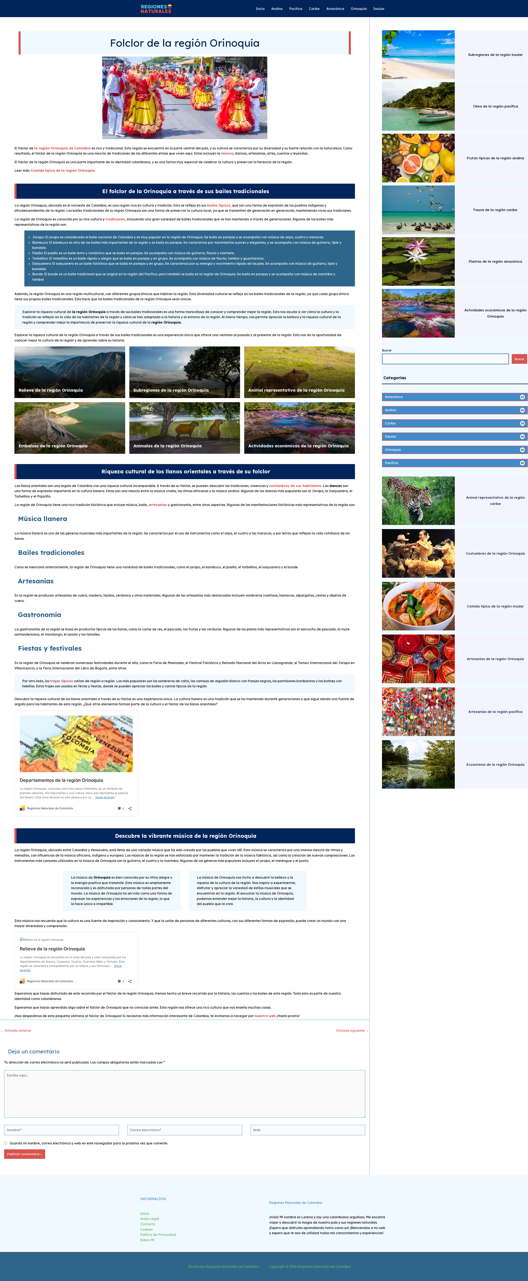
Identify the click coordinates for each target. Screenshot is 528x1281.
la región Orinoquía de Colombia (62, 148)
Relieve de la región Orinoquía (51, 390)
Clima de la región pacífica (495, 106)
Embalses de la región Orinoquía (53, 445)
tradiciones (115, 219)
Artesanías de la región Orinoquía (495, 659)
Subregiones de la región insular (495, 55)
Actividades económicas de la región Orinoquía (298, 445)
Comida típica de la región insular (495, 606)
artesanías (157, 505)
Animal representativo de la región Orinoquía (296, 390)
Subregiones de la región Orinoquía (171, 390)
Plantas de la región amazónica (495, 261)
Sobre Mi (147, 1240)
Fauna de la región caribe (495, 210)
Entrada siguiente (352, 1030)
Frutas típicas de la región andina (495, 158)
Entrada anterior (15, 1030)
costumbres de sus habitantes (295, 486)
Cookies (146, 1229)
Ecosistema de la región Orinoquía (495, 764)
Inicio (144, 1213)
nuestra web (265, 1016)
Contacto (147, 1224)
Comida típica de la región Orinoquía (63, 170)
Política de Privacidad (158, 1235)
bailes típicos (218, 205)
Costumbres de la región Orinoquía (495, 553)
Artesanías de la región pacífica (495, 712)
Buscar (387, 350)
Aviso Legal (149, 1219)
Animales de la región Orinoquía (167, 445)
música (227, 153)
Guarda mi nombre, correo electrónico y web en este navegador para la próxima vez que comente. (89, 1143)
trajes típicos (61, 681)
